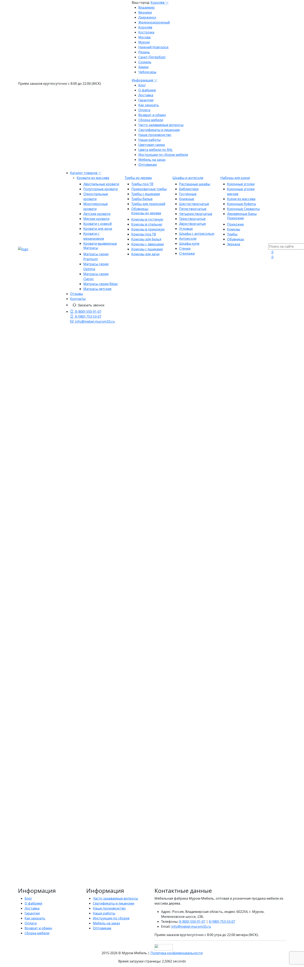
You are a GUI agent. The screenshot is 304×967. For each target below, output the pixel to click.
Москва (144, 37)
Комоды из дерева (146, 213)
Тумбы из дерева (138, 177)
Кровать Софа (174, 653)
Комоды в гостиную (147, 219)
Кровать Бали (105, 474)
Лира (75, 658)
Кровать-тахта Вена (182, 599)
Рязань (144, 52)
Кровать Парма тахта (116, 679)
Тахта (76, 598)
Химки (143, 67)
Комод (23, 638)
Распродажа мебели (41, 556)
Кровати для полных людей (53, 472)
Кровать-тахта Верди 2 (252, 701)
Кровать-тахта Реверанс (243, 526)
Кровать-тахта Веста (251, 568)
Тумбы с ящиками (145, 194)
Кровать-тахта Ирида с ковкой (184, 526)
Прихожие (235, 218)
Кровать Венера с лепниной (179, 571)
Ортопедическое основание (54, 482)
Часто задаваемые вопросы (160, 125)
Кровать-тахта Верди (184, 703)
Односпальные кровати (50, 417)
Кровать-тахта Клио (114, 653)
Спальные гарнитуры (42, 517)
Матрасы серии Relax (100, 284)
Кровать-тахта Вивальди (243, 652)
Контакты (78, 298)
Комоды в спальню (146, 224)
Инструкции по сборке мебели (163, 154)
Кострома (146, 32)
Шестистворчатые (194, 204)
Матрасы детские (97, 289)
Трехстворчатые (192, 218)
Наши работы (149, 139)
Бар (45, 653)
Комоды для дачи (145, 254)
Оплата (144, 110)
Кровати (25, 658)
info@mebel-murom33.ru (95, 321)
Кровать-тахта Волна (252, 674)
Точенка (41, 663)
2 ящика (68, 623)
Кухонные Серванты (243, 209)
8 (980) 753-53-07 (88, 316)
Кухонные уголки (241, 184)
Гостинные (187, 194)
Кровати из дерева (155, 380)
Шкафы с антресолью (196, 233)
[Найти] (71, 399)
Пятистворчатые (192, 209)
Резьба (55, 663)
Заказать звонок (91, 305)
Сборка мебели (150, 120)
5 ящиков (66, 643)
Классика (64, 633)
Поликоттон (41, 623)
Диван (23, 648)
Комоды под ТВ (143, 234)
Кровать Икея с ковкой (244, 626)
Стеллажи (187, 253)
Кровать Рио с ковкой (116, 549)
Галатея (24, 623)
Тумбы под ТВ (142, 184)
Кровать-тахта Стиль (183, 623)
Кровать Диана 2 (246, 549)
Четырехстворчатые (195, 213)
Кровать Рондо (175, 469)
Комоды (233, 229)
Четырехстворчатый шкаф (39, 673)
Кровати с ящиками (47, 442)
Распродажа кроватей (49, 487)
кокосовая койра (43, 643)
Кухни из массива (241, 199)
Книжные (186, 199)
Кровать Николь (109, 594)
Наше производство (154, 135)
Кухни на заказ (36, 561)
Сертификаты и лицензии (159, 130)
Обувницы (139, 209)
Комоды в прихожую (148, 229)
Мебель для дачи (39, 522)
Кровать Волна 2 (109, 698)
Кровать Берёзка (178, 674)
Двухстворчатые (192, 223)
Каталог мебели (155, 370)
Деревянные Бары (242, 213)
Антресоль (47, 633)
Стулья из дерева (39, 546)
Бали (22, 618)
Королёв (158, 2)
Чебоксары (147, 72)
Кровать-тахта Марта (184, 549)
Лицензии (26, 663)
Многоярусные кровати (50, 437)
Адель (67, 673)
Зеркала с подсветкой (43, 576)
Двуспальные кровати (101, 184)
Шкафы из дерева (39, 502)
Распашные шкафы (194, 184)
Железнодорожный (154, 22)
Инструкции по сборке (111, 918)
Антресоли (187, 238)
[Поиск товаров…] (270, 241)
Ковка (49, 658)
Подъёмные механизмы (50, 477)
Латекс (37, 658)
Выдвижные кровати (48, 462)
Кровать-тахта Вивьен (117, 568)
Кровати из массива (93, 177)
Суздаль (144, 62)
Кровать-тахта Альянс (117, 528)
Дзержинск (147, 17)
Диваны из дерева (39, 566)
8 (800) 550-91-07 (88, 311)
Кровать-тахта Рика (113, 493)
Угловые (186, 228)
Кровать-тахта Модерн (174, 501)
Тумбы (232, 234)
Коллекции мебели (40, 512)
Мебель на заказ (151, 159)
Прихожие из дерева (42, 507)
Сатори (32, 633)
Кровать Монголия (249, 599)
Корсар (47, 668)
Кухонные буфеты (241, 204)
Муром (144, 42)
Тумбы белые (142, 199)
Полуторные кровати (100, 189)
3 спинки (55, 638)
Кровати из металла (41, 492)
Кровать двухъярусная (36, 628)
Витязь (52, 593)
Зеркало (39, 593)
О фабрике (147, 90)
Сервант (70, 608)
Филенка (36, 648)
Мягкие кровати (96, 218)
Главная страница (155, 360)
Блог (142, 85)
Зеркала (233, 244)
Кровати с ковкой (97, 223)
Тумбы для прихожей (148, 204)
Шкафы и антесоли (187, 177)
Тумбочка (62, 658)
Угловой (34, 653)
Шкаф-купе (38, 638)
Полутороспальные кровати (54, 422)
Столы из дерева (38, 542)
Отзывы (76, 293)
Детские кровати (96, 213)
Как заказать (148, 105)
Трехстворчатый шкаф (53, 618)
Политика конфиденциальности (177, 953)
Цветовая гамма (151, 144)
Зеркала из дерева (39, 571)
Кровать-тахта (59, 598)
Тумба (56, 623)
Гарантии (145, 100)
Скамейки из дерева (41, 551)
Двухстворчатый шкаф (36, 603)
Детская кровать (62, 653)
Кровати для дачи (97, 228)
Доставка (145, 95)
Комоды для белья (146, 239)
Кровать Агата (106, 623)
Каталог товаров (84, 173)
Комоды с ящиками (147, 249)
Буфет (45, 613)
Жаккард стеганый (66, 613)
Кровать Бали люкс (249, 474)
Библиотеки (189, 189)
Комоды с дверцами (147, 244)
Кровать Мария (245, 493)
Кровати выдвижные (100, 243)
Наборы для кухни (235, 177)
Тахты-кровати (43, 432)
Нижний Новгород (153, 47)
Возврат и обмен (152, 115)
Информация (143, 80)
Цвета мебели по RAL (155, 149)
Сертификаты (29, 668)
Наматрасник (29, 613)
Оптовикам (147, 164)
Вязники (145, 12)
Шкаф (42, 598)
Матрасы (90, 248)
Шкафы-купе (189, 243)
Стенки (184, 248)
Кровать (25, 593)
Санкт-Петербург (152, 57)
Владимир (146, 7)
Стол (30, 618)
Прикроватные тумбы (149, 189)
